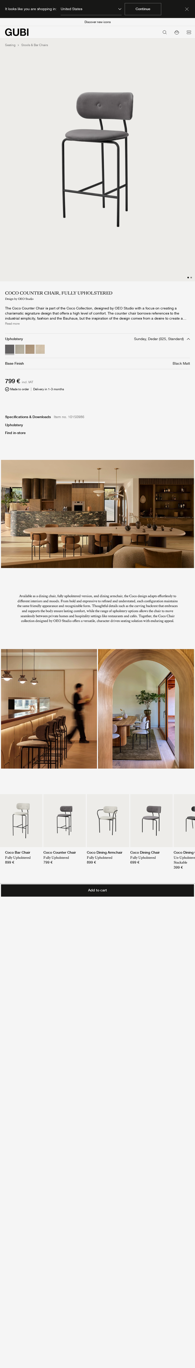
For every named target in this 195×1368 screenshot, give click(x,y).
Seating (10, 45)
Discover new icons (98, 22)
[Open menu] (189, 32)
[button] (177, 32)
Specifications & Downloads (28, 417)
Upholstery (14, 425)
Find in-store (15, 433)
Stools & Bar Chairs (34, 45)
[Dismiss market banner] (187, 9)
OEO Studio (26, 299)
